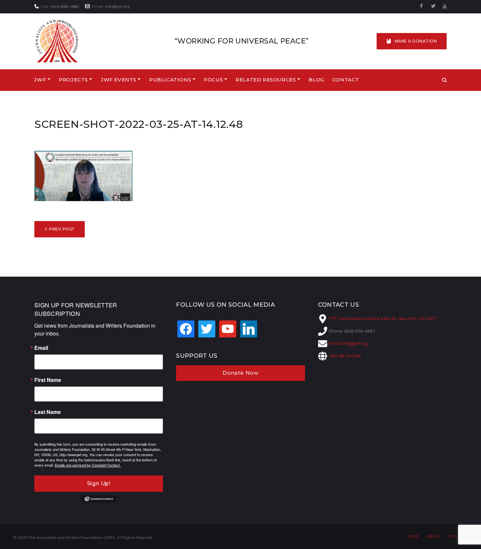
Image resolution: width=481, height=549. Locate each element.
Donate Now (240, 373)
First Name (47, 380)
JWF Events (118, 80)
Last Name (47, 412)
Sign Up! (99, 483)
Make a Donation (416, 41)
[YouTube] (445, 6)
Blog (316, 80)
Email (41, 348)
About (433, 536)
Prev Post (62, 229)
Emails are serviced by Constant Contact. (88, 465)
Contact (345, 80)
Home (412, 536)
